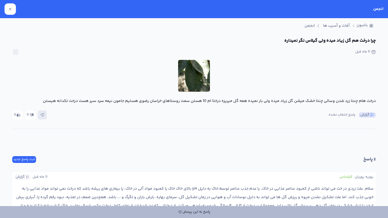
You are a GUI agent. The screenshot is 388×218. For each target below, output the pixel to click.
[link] (365, 26)
